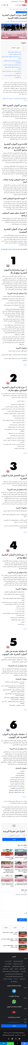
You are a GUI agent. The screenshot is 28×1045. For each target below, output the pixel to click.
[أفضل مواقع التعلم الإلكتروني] (7, 852)
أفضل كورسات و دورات (13, 9)
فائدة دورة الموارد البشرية (15, 54)
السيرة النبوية (5, 968)
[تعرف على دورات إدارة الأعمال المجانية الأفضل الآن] (21, 878)
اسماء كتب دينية (8, 963)
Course (25, 364)
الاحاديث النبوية (22, 968)
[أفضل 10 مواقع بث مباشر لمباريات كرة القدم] (23, 934)
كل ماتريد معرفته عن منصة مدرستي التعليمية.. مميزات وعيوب (7, 884)
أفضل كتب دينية (8, 961)
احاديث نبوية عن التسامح (18, 963)
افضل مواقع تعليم (7, 966)
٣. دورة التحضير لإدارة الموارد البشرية (12, 64)
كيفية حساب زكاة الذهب (7, 978)
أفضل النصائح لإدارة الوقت (18, 961)
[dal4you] (21, 5)
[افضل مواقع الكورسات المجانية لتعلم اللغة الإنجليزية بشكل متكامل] (7, 864)
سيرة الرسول (22, 978)
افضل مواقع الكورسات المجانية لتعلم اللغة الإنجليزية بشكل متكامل (8, 871)
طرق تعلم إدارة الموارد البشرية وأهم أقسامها (11, 249)
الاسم (26, 913)
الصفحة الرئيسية (22, 9)
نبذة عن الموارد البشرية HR (14, 52)
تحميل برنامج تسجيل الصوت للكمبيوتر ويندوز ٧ (14, 976)
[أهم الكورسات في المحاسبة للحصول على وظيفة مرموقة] (21, 864)
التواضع (11, 968)
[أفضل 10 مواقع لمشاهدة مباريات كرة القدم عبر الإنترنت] (23, 941)
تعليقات (6, 927)
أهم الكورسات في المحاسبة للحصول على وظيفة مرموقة (21, 871)
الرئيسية (23, 1035)
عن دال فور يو (18, 1035)
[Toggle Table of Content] (22, 48)
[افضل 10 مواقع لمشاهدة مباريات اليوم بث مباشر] (23, 947)
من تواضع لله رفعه (14, 981)
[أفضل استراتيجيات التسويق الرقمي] (21, 852)
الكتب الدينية (23, 971)
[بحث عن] (7, 5)
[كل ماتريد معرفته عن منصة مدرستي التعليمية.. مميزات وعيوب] (7, 878)
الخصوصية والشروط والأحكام (8, 1035)
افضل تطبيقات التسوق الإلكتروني (17, 1)
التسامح (16, 968)
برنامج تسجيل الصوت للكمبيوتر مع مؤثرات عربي (14, 973)
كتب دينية (16, 978)
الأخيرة (14, 927)
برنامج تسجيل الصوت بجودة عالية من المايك (11, 971)
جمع (23, 927)
